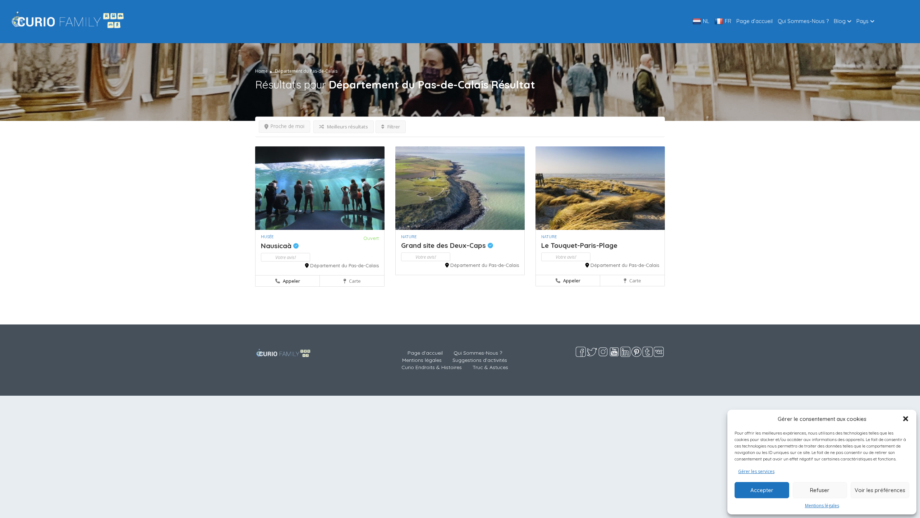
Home (261, 71)
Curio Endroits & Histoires (431, 367)
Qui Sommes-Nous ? (803, 21)
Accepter (761, 490)
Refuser (819, 490)
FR (728, 21)
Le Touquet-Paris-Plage (579, 245)
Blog (840, 21)
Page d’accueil (754, 21)
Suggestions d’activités (479, 360)
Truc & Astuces (490, 367)
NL (706, 21)
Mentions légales (822, 506)
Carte (354, 281)
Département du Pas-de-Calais (344, 265)
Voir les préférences (880, 490)
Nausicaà (277, 245)
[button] (905, 418)
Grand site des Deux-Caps (444, 245)
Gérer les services (756, 471)
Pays (862, 21)
